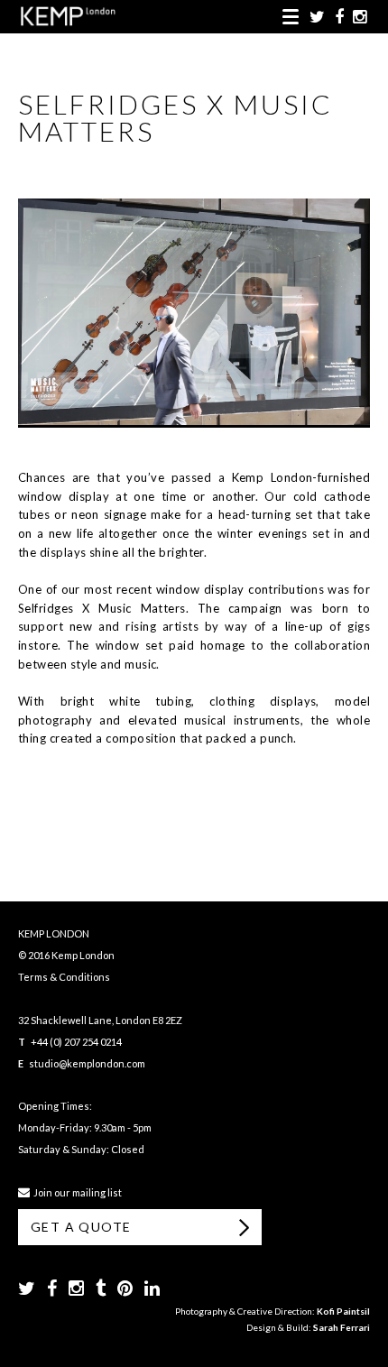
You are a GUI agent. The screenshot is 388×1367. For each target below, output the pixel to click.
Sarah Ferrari (341, 1327)
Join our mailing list (76, 1192)
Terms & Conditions (64, 977)
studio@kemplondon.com (87, 1063)
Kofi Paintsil (343, 1311)
